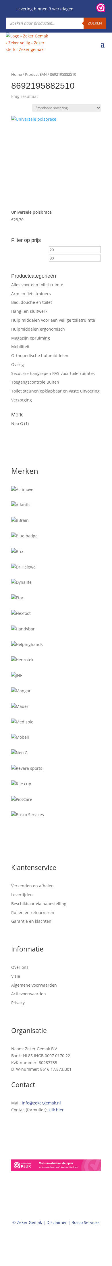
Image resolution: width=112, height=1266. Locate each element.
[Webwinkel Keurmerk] (56, 1166)
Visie (15, 976)
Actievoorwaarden (28, 993)
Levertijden (22, 894)
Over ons (19, 967)
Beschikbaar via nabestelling (38, 903)
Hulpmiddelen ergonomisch (38, 329)
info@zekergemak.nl (41, 1103)
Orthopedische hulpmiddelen (39, 355)
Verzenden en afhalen (32, 885)
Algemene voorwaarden (34, 985)
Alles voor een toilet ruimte (37, 284)
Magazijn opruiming (30, 338)
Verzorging (21, 400)
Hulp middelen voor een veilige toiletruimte (53, 320)
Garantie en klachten (31, 921)
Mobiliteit (20, 346)
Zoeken (95, 23)
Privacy (18, 1002)
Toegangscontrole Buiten (35, 382)
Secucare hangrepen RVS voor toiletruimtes (53, 373)
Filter (22, 259)
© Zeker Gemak (27, 1222)
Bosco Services (86, 1222)
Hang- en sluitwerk (29, 311)
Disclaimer (57, 1222)
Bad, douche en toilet (31, 302)
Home (16, 74)
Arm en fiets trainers (31, 293)
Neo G (17, 423)
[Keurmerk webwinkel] (100, 8)
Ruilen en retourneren (32, 912)
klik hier (56, 1110)
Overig (17, 364)
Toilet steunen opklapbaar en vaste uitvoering (55, 391)
